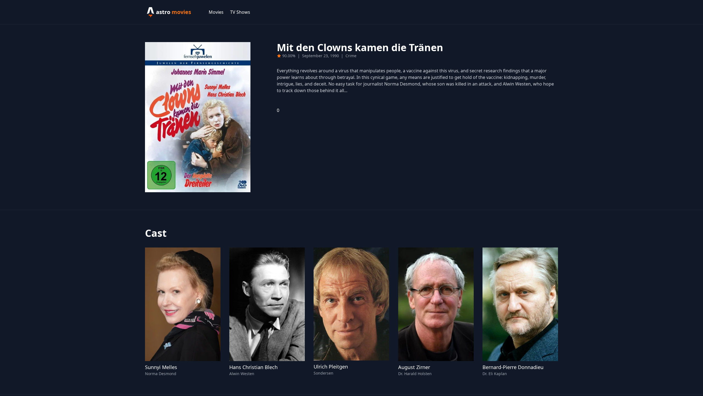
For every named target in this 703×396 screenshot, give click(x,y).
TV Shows (240, 12)
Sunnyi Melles (161, 367)
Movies (216, 12)
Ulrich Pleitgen (331, 366)
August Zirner (414, 367)
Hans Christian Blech (253, 367)
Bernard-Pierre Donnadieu (512, 367)
